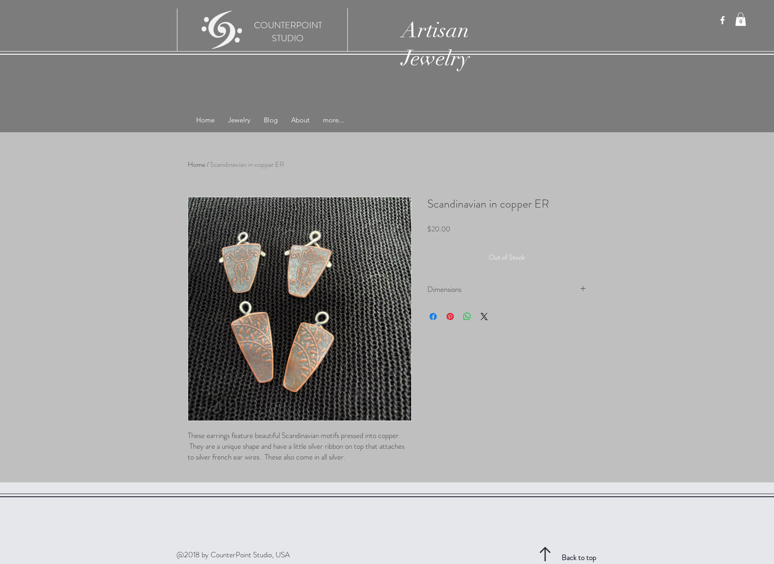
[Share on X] (484, 316)
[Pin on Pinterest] (450, 316)
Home (196, 164)
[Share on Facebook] (433, 316)
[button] (740, 19)
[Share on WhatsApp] (467, 316)
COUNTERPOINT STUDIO (288, 32)
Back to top (579, 557)
